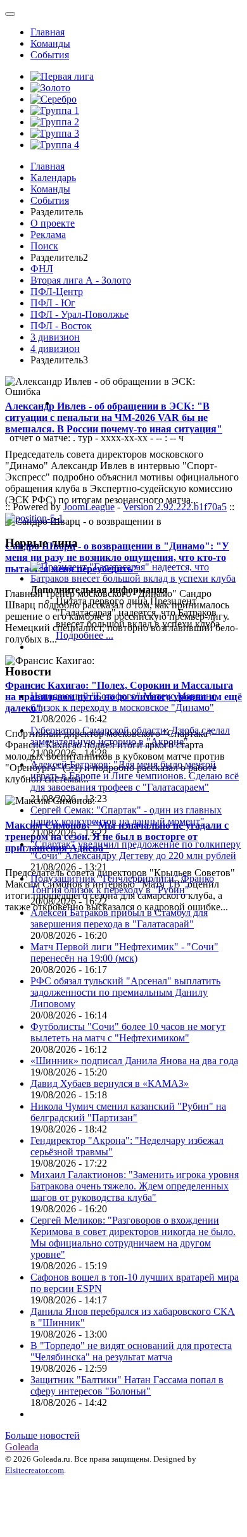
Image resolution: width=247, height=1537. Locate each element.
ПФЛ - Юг (52, 303)
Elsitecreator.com (34, 1470)
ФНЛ (41, 268)
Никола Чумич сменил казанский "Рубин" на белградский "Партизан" (128, 1112)
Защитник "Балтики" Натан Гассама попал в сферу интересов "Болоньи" (127, 1385)
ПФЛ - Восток (61, 325)
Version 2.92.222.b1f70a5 (175, 506)
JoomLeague (89, 506)
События (49, 54)
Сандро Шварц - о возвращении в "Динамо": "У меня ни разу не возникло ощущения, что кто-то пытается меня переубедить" (117, 557)
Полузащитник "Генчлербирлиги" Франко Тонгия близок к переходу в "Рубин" (122, 884)
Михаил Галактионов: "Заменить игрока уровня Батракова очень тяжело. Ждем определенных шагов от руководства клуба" (134, 1186)
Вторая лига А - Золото (80, 280)
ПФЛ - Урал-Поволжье (79, 314)
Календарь (53, 177)
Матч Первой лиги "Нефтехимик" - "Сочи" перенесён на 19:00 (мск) (124, 952)
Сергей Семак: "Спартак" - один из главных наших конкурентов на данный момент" (126, 816)
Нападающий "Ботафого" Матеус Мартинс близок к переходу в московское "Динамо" (123, 702)
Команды (50, 43)
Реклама (48, 234)
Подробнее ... (84, 635)
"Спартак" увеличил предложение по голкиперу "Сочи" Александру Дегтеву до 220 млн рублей (135, 850)
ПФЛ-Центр (56, 291)
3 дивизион (55, 337)
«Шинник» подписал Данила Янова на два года (134, 1060)
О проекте (52, 223)
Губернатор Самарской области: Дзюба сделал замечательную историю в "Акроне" (130, 736)
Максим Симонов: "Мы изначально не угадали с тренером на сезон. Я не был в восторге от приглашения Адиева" (117, 836)
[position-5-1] (34, 518)
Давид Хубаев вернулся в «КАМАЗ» (109, 1083)
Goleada (22, 1446)
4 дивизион (55, 348)
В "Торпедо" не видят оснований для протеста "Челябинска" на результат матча (131, 1351)
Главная (47, 32)
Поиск (44, 246)
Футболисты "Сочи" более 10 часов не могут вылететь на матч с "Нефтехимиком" (127, 1032)
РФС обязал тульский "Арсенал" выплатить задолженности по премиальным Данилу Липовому (125, 992)
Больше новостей (42, 1435)
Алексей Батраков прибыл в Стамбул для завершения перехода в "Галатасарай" (119, 918)
